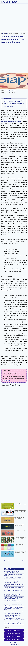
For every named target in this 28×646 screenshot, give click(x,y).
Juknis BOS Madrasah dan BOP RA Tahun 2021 (20, 504)
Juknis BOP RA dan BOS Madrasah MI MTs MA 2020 (20, 552)
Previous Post (20, 561)
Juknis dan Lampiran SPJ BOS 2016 (19, 518)
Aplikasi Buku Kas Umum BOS (14, 636)
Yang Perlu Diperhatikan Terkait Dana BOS (20, 538)
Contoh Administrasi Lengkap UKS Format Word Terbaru (12, 616)
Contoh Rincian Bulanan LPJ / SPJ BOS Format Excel (20, 511)
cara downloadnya (6, 380)
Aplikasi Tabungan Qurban (14, 633)
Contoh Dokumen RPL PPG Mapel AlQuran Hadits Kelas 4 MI (12, 595)
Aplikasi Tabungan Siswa (14, 630)
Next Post (6, 561)
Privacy (11, 642)
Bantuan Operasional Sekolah (11, 121)
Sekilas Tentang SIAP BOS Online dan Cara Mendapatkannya (13, 39)
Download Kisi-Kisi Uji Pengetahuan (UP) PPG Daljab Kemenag (13, 581)
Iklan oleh (8, 627)
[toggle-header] (25, 1)
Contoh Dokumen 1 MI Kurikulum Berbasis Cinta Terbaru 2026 (12, 572)
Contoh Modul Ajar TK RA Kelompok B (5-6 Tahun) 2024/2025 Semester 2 (13, 612)
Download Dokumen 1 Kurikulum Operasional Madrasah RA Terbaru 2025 (14, 619)
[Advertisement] (14, 17)
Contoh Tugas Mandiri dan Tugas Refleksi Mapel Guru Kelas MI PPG (12, 622)
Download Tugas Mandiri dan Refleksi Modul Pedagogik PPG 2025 (13, 598)
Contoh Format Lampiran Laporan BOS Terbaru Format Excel (20, 532)
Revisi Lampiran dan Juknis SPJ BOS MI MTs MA (19, 525)
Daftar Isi (16, 642)
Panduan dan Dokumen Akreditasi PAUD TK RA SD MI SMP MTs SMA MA (13, 578)
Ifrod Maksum (12, 90)
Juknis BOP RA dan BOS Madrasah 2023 (13, 103)
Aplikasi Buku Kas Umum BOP (14, 639)
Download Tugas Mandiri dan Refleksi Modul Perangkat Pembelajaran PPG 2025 (13, 608)
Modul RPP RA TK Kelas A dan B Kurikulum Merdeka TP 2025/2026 (12, 601)
